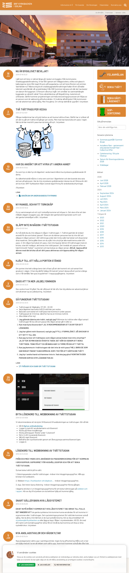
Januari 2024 (105, 210)
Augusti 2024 (105, 196)
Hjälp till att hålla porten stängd (38, 260)
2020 (102, 226)
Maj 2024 (103, 202)
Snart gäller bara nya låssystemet (39, 500)
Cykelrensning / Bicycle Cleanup (109, 154)
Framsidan (109, 12)
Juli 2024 (104, 199)
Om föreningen (91, 5)
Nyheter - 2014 (120, 12)
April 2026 (104, 183)
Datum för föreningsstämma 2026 (112, 160)
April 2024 (104, 204)
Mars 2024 (104, 207)
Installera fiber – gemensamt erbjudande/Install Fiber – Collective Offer (112, 147)
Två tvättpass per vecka (31, 109)
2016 (102, 237)
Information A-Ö (67, 5)
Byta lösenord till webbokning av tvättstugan (46, 414)
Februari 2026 (105, 186)
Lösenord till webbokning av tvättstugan (42, 450)
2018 (102, 232)
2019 (102, 229)
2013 (102, 246)
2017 (102, 235)
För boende (79, 5)
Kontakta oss (116, 5)
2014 (102, 243)
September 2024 (107, 193)
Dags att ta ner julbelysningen (36, 281)
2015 (102, 240)
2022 (102, 220)
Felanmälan (104, 5)
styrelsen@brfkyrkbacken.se (28, 520)
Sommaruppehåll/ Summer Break (111, 140)
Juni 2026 (104, 180)
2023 (102, 217)
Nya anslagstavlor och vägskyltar (38, 533)
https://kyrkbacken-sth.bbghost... (39, 480)
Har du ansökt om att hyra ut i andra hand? (43, 164)
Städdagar (104, 165)
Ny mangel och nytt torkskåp (34, 204)
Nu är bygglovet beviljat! (32, 71)
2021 (102, 223)
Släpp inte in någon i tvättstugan (37, 225)
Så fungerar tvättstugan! (32, 299)
